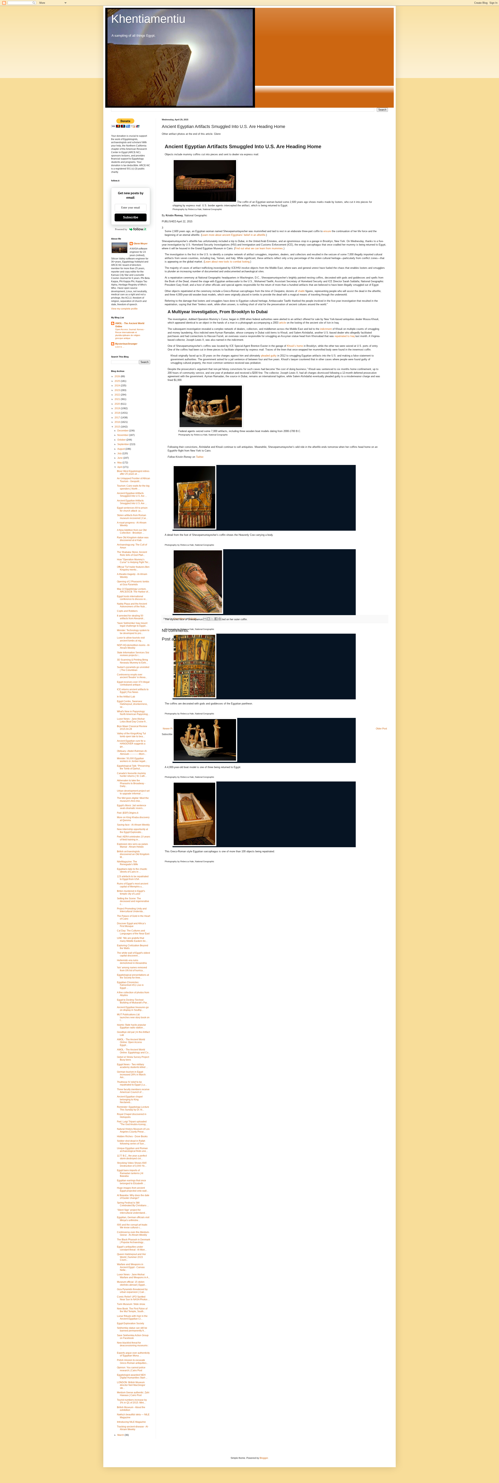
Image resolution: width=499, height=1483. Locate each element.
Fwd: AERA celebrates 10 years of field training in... (133, 838)
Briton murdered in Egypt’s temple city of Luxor (131, 892)
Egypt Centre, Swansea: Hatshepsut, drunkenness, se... (132, 704)
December (123, 430)
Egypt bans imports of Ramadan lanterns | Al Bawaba (130, 1173)
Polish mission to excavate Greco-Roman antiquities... (132, 1361)
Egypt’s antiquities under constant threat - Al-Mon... (132, 1248)
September (123, 444)
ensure (327, 231)
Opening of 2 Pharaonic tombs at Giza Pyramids (133, 583)
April (120, 467)
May (119, 462)
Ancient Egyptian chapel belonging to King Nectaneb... (130, 1099)
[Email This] (205, 619)
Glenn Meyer (141, 243)
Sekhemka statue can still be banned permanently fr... (132, 1329)
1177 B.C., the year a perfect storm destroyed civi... (132, 1157)
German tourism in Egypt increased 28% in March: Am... (131, 1075)
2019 (118, 408)
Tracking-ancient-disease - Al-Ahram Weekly (133, 1428)
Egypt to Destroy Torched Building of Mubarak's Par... (133, 1001)
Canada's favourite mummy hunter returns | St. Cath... (132, 774)
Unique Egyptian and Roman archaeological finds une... (132, 1149)
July (119, 453)
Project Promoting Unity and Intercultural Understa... (132, 910)
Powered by (121, 229)
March (121, 1435)
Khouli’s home (295, 345)
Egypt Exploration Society (130, 1323)
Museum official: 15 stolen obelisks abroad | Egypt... (131, 1283)
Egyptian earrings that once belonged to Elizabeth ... (131, 1182)
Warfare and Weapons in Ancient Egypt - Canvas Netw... (131, 1267)
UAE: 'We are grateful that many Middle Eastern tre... (132, 939)
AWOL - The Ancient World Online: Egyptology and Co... (133, 1051)
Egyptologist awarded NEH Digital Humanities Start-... (132, 1376)
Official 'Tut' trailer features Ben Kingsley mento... (133, 568)
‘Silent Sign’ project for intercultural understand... (132, 1211)
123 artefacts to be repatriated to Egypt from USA (133, 878)
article (282, 322)
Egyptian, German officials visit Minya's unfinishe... (133, 1218)
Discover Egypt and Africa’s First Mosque (131, 925)
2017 (118, 417)
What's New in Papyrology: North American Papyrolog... (133, 713)
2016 (118, 422)
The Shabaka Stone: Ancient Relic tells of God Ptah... (132, 553)
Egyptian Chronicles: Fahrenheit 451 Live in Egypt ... (130, 985)
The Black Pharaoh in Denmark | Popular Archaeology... (133, 1241)
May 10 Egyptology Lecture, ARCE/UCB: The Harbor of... (133, 590)
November (123, 435)
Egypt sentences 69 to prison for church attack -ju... (132, 509)
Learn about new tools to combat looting (227, 261)
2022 (118, 394)
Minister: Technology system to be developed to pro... (133, 631)
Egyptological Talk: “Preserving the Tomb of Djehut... (133, 767)
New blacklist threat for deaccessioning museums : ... (133, 1345)
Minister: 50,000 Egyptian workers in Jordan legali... (132, 760)
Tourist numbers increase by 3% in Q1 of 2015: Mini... (132, 1401)
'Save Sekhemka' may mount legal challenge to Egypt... (132, 624)
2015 (118, 426)
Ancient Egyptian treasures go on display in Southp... (133, 1008)
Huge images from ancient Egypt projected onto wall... (132, 1189)
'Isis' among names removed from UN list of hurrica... (132, 969)
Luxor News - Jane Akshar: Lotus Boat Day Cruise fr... (132, 720)
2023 (118, 390)
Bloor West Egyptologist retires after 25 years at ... (133, 472)
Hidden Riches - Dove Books (132, 1136)
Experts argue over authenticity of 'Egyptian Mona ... (133, 1354)
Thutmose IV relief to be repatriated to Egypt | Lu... (132, 1083)
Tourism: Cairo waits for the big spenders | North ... (133, 487)
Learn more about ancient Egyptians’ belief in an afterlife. (234, 234)
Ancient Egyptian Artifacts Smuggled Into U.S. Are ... (132, 494)
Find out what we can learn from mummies (259, 248)
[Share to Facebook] (216, 619)
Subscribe (130, 217)
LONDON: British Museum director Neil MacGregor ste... (131, 1385)
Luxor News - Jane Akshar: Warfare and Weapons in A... (133, 1276)
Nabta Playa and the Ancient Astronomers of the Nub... (132, 605)
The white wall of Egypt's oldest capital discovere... (133, 954)
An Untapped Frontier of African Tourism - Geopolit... (133, 480)
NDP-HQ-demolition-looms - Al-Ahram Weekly (133, 646)
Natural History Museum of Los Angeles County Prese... (133, 1130)
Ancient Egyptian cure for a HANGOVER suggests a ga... (131, 744)
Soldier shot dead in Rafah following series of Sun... (131, 1142)
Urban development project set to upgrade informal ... (133, 792)
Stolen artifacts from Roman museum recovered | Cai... (132, 516)
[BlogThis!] (209, 619)
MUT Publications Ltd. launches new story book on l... (133, 1017)
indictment (326, 328)
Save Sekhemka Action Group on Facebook (133, 1336)
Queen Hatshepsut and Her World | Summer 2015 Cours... (131, 1257)
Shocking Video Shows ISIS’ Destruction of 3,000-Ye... (132, 1164)
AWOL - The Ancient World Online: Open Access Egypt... (131, 1042)
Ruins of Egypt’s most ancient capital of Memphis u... (132, 885)
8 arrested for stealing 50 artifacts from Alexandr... (131, 617)
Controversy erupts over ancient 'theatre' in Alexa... (132, 676)
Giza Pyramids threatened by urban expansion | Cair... (132, 1290)
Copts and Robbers (127, 611)
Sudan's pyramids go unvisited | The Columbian (133, 668)
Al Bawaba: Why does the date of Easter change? (133, 1196)
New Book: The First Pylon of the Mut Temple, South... (132, 1310)
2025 (118, 381)
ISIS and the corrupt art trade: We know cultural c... (132, 1226)
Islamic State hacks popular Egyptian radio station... (131, 1026)
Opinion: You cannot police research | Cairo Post (131, 1369)
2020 (118, 404)
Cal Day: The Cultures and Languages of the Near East (133, 932)
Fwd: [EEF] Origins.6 (127, 813)
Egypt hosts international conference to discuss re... (132, 597)
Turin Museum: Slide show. (131, 1304)
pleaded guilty (269, 355)
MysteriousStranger (126, 343)
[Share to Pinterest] (220, 619)
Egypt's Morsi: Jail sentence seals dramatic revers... (131, 807)
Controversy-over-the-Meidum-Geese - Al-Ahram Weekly (133, 1233)
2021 (118, 399)
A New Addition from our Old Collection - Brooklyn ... (132, 531)
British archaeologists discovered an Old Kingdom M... (133, 854)
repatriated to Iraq (345, 336)
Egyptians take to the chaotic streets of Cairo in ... (132, 870)
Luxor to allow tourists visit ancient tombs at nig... (131, 639)
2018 (118, 413)
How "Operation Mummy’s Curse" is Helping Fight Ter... (133, 561)
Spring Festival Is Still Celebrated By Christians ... (133, 1204)
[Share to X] (212, 619)
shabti (301, 291)
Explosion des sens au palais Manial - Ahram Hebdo (132, 845)
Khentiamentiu (148, 18)
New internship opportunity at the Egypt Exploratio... (132, 830)
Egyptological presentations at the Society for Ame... (133, 976)
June (120, 458)
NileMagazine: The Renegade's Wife (127, 863)
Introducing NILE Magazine (131, 1422)
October (121, 439)
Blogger (264, 1458)
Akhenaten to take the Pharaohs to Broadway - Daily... (131, 783)
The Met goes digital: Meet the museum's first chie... (133, 799)
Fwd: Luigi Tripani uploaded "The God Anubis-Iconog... (132, 1123)
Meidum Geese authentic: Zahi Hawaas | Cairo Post (133, 1394)
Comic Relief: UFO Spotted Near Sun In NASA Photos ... (133, 1298)
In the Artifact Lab (126, 696)
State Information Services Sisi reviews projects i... (133, 654)
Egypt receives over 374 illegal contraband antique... (133, 683)
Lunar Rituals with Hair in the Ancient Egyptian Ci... (132, 1317)
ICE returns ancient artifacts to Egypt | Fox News (133, 691)
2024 (118, 385)
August (121, 449)
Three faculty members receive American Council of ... (133, 1091)
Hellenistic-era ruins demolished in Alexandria (132, 961)
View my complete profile (124, 308)
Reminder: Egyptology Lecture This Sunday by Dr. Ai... (133, 1108)
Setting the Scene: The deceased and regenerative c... (133, 901)
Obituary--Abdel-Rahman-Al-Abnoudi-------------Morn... (132, 752)
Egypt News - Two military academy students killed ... (132, 1066)
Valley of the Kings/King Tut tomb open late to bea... (131, 735)
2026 (118, 376)
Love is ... (119, 347)
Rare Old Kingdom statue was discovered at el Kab (133, 539)
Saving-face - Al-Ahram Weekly (133, 824)
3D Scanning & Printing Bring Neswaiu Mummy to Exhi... (132, 661)
